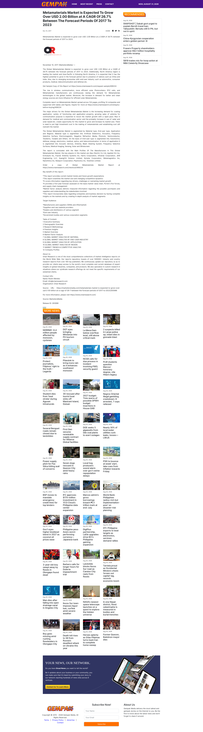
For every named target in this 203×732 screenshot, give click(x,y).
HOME (74, 4)
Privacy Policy (58, 720)
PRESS (99, 4)
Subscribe (102, 724)
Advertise (71, 720)
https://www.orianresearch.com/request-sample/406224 (93, 86)
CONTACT (109, 4)
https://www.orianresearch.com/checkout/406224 (63, 167)
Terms (46, 720)
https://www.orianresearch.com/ (83, 295)
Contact (60, 723)
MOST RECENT (86, 4)
